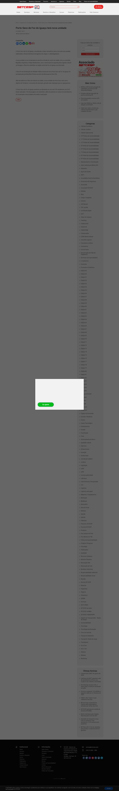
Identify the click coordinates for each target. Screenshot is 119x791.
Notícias (36, 12)
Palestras (71, 12)
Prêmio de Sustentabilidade (91, 1)
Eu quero (45, 404)
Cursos (62, 12)
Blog (80, 1)
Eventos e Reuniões (49, 12)
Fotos (74, 1)
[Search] (78, 7)
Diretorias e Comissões (35, 1)
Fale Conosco (94, 12)
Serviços (27, 12)
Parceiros (45, 1)
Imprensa (61, 1)
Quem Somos (23, 1)
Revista (69, 1)
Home (18, 12)
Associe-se (54, 1)
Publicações (82, 12)
